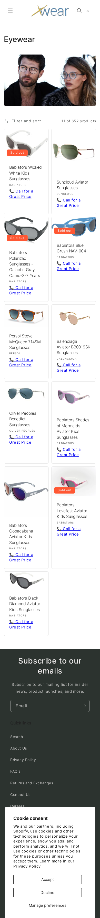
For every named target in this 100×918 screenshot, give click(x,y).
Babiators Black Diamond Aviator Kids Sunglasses (24, 603)
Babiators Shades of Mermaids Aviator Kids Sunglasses (73, 429)
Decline (47, 892)
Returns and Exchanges (31, 783)
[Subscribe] (83, 706)
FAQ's (15, 771)
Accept (47, 879)
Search (16, 736)
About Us (18, 748)
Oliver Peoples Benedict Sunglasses (22, 419)
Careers (17, 806)
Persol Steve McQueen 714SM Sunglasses (25, 341)
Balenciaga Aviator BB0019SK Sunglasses (73, 346)
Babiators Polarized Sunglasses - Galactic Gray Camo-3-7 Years (24, 264)
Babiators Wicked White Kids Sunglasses (25, 173)
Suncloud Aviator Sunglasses (72, 184)
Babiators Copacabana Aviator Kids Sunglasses (21, 533)
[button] (10, 10)
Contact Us (20, 794)
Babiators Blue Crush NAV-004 (71, 248)
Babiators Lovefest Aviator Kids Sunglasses (72, 510)
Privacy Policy (27, 866)
